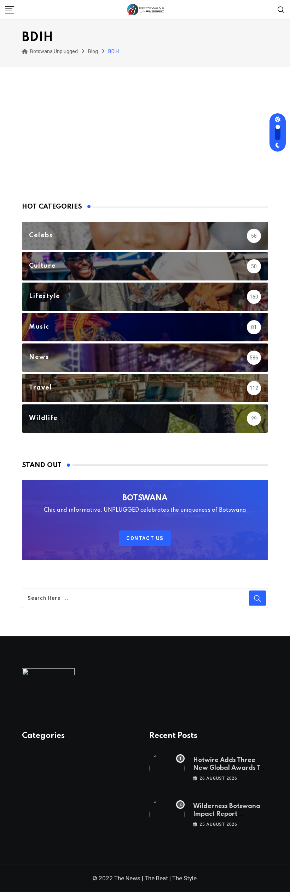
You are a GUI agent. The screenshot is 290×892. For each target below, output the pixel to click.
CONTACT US (145, 538)
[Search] (281, 9)
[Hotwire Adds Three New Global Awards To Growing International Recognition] (167, 768)
